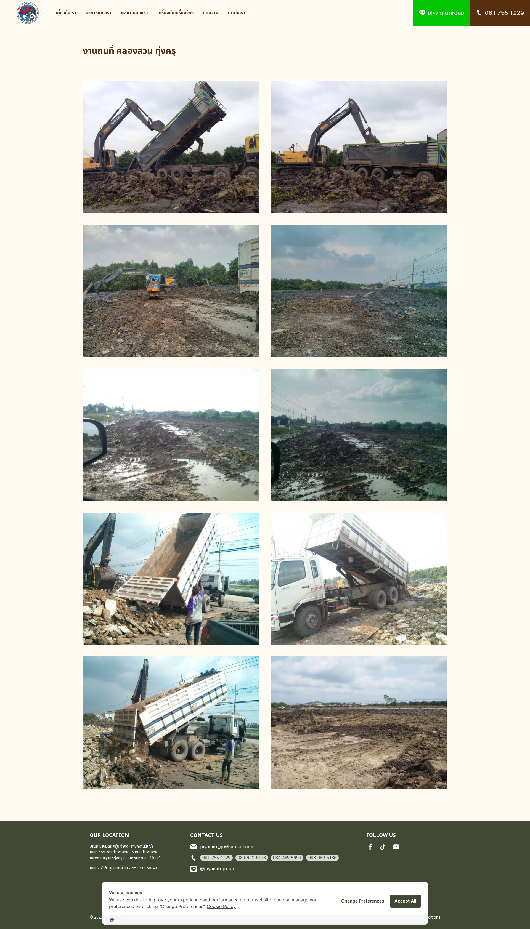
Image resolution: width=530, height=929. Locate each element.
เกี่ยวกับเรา (66, 13)
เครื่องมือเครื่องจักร (175, 13)
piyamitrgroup (446, 13)
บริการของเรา (99, 13)
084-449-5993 (287, 858)
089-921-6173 (252, 858)
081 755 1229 (504, 13)
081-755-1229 (216, 858)
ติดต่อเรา (236, 13)
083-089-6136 (322, 858)
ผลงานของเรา (134, 13)
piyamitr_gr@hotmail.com (226, 846)
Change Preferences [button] (362, 901)
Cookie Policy (221, 906)
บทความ (210, 13)
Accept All (405, 901)
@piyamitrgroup (217, 869)
